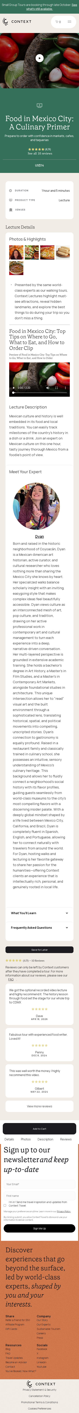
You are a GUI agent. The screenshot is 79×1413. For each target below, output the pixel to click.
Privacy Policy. (64, 1211)
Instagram (43, 1358)
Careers (41, 1333)
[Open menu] (69, 22)
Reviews (66, 1139)
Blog (8, 1349)
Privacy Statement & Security (39, 1389)
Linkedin (41, 1362)
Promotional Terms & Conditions (39, 1402)
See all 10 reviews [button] (40, 153)
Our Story (42, 1320)
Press (40, 1337)
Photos (26, 1139)
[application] (39, 379)
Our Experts (43, 1324)
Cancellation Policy (39, 1396)
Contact (10, 1366)
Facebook (42, 1349)
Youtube (41, 1366)
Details (9, 1139)
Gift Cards (11, 1329)
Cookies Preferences (39, 1408)
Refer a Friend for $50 (18, 1320)
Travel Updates (14, 1358)
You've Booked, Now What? (21, 1371)
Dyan (39, 536)
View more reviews (39, 1106)
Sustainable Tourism (48, 1329)
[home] (19, 25)
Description (45, 1139)
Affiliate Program (15, 1324)
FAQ (10, 979)
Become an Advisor (16, 1362)
